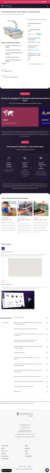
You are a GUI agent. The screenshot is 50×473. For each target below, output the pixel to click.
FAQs (26, 445)
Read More (4, 63)
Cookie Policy (28, 456)
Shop (3, 448)
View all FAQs (5, 322)
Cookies (29, 466)
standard (15, 98)
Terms (26, 453)
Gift (5, 451)
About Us (27, 448)
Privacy (24, 466)
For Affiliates (5, 458)
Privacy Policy (5, 456)
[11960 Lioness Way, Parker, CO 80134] (25, 266)
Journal (3, 453)
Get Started (5, 445)
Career (27, 451)
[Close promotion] (48, 1)
